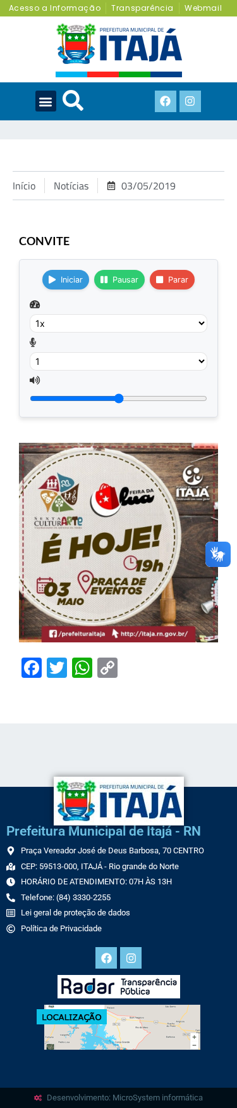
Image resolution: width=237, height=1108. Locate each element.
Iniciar (72, 279)
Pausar (125, 279)
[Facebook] (165, 101)
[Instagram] (190, 101)
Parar (178, 279)
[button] (45, 101)
